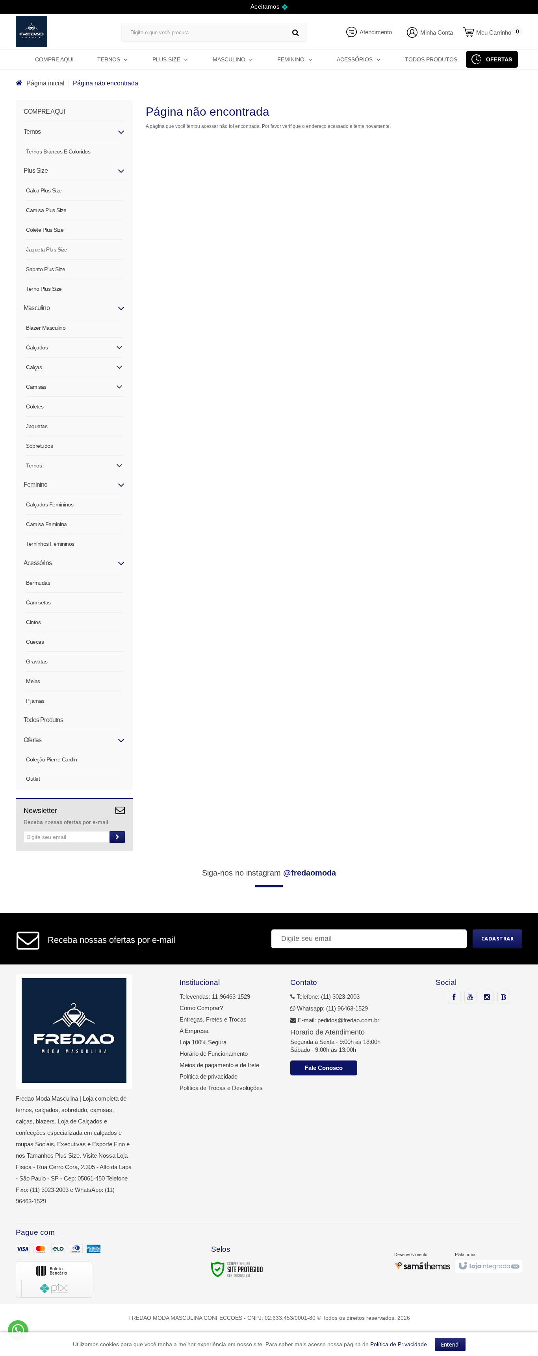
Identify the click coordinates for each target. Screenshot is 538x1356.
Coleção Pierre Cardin (51, 759)
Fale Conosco (324, 1067)
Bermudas (38, 583)
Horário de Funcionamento (214, 1053)
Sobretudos (39, 446)
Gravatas (36, 661)
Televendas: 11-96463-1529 (215, 996)
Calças (34, 367)
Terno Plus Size (44, 289)
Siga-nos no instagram (269, 872)
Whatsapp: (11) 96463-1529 (331, 1008)
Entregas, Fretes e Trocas (213, 1019)
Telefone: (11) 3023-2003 (327, 996)
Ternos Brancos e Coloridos (58, 151)
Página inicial (45, 83)
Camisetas (38, 602)
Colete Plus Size (44, 230)
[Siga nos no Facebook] (454, 997)
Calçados (37, 347)
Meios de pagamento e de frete (219, 1065)
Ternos (34, 465)
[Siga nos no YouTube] (471, 997)
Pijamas (35, 701)
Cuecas (35, 642)
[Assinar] (117, 837)
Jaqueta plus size (46, 249)
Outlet (33, 779)
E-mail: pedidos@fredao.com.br (337, 1020)
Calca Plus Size (44, 190)
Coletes (35, 406)
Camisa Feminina (46, 524)
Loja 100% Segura (203, 1042)
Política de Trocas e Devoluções (221, 1087)
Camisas (36, 387)
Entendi (450, 1344)
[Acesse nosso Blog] (504, 997)
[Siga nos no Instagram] (487, 997)
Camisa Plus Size (46, 210)
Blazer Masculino (45, 328)
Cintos (33, 622)
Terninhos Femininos (50, 544)
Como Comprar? (201, 1008)
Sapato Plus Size (45, 269)
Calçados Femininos (49, 504)
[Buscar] (295, 32)
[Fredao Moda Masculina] (61, 31)
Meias (33, 681)
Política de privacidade (208, 1076)
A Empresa (194, 1030)
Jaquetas (36, 426)
